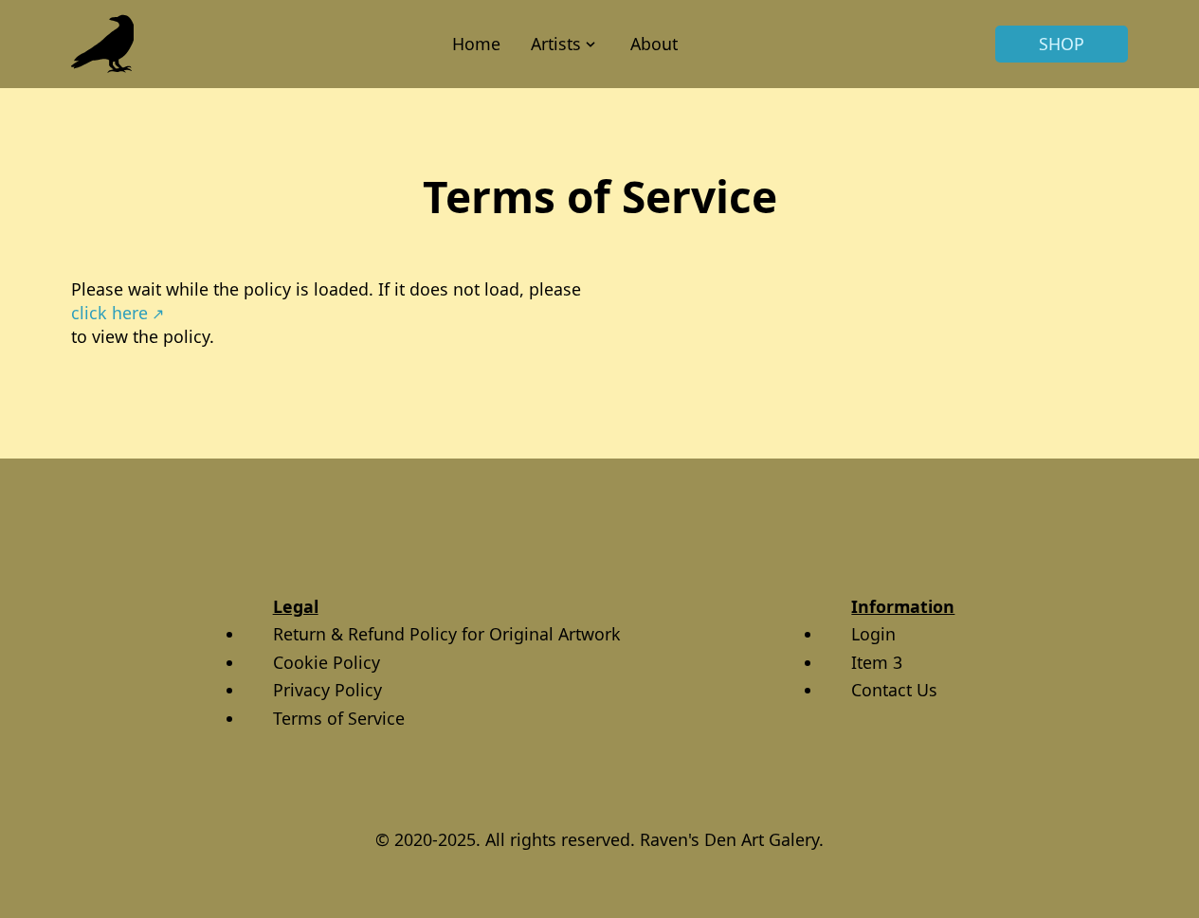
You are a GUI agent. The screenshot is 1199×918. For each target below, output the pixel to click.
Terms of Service (339, 718)
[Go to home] (103, 44)
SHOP (1061, 43)
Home (476, 43)
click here (109, 312)
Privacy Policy (327, 689)
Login (873, 633)
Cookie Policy (326, 662)
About (654, 43)
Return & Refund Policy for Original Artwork (447, 633)
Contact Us (894, 689)
